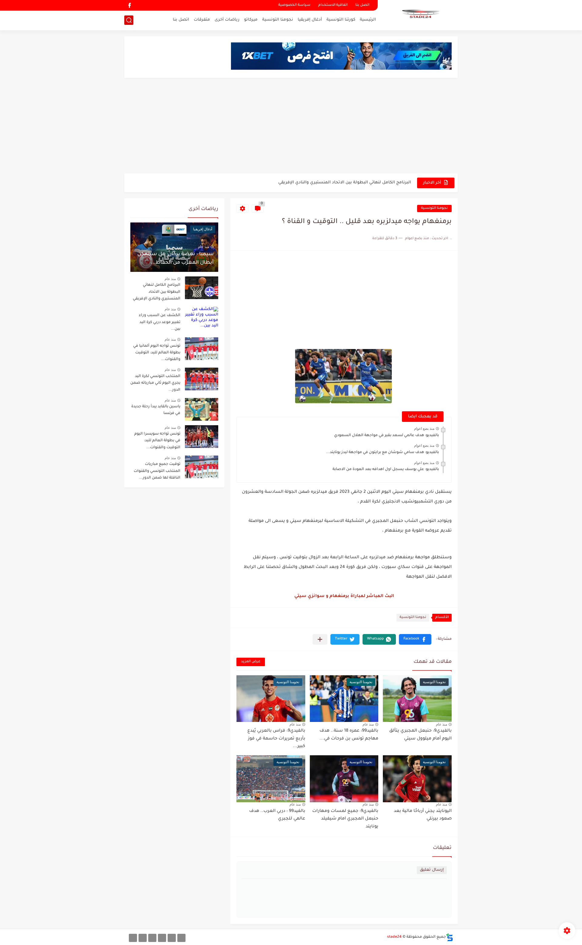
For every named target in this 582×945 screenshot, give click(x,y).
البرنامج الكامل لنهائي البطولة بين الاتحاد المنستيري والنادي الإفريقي (344, 182)
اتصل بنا (362, 5)
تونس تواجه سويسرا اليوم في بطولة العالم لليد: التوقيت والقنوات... (157, 441)
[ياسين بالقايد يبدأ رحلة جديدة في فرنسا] (201, 409)
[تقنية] (172, 938)
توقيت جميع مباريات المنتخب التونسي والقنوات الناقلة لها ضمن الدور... (157, 471)
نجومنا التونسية (277, 20)
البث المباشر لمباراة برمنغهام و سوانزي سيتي (344, 596)
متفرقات (202, 20)
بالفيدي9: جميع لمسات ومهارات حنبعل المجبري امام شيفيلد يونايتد (345, 819)
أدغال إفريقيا (310, 20)
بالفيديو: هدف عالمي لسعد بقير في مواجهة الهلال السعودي (386, 435)
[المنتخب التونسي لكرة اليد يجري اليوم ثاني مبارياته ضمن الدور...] (201, 379)
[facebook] (129, 5)
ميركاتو (251, 20)
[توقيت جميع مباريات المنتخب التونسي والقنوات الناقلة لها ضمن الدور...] (201, 467)
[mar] (181, 938)
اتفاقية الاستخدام (332, 5)
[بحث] (128, 20)
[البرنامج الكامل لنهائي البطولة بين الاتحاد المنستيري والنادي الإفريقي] (201, 287)
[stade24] (420, 14)
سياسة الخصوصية (294, 5)
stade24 (394, 937)
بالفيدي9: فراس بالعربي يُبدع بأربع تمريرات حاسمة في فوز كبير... (276, 739)
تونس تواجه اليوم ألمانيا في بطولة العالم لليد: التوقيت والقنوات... (156, 353)
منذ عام (441, 724)
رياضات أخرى (227, 20)
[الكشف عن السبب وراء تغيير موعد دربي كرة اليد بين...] (201, 318)
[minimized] (143, 938)
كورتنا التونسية (340, 20)
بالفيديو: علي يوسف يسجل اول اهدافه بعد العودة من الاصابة (386, 469)
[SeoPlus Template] (449, 937)
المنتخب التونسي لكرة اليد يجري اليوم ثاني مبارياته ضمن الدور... (155, 383)
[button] (415, 639)
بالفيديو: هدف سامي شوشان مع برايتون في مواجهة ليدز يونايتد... (382, 452)
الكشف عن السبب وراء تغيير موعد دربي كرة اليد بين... (159, 322)
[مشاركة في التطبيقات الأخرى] (320, 639)
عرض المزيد (250, 662)
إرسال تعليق (432, 870)
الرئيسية (368, 20)
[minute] (152, 938)
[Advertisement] (291, 126)
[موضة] (162, 938)
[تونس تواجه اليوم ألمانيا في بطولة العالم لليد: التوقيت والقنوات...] (201, 348)
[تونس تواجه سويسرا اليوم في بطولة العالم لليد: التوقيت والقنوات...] (201, 436)
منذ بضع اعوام (424, 428)
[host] (133, 938)
